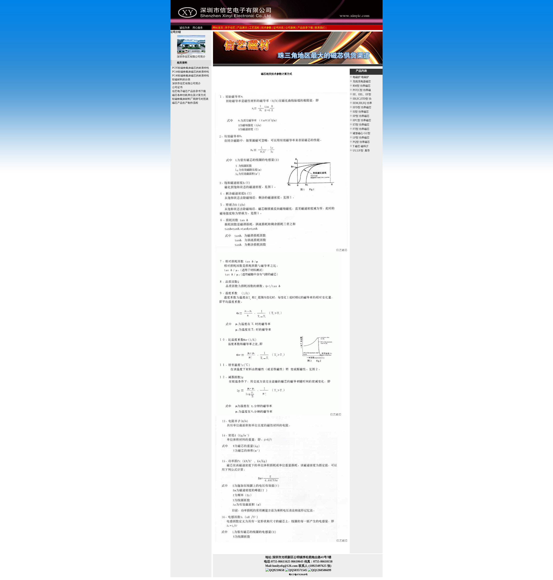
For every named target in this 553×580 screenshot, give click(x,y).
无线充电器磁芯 (362, 81)
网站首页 (218, 27)
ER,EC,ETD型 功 (362, 98)
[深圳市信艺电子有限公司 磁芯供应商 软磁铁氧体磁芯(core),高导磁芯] (276, 23)
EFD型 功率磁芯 (362, 107)
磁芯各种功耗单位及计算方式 (189, 95)
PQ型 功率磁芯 (361, 141)
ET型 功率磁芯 (361, 124)
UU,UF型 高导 (361, 150)
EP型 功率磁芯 (361, 116)
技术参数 (266, 27)
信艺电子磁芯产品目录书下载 (189, 91)
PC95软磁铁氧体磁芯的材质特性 (190, 67)
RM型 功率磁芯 (361, 85)
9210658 (279, 570)
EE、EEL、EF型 (362, 94)
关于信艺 (230, 27)
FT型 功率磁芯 (361, 128)
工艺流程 (254, 27)
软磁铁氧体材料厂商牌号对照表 (190, 98)
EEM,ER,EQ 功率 (362, 103)
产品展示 (242, 27)
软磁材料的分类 (181, 79)
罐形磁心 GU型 (361, 133)
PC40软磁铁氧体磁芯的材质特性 (190, 75)
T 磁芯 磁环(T (360, 146)
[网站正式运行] (298, 63)
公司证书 (177, 87)
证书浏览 (278, 27)
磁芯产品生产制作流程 (185, 102)
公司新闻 (290, 27)
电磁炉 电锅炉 (361, 77)
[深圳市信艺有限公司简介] (191, 53)
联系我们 (320, 27)
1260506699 (323, 570)
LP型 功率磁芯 (361, 137)
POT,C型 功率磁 (362, 90)
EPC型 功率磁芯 (362, 120)
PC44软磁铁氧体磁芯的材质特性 (190, 71)
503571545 (300, 570)
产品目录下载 (305, 27)
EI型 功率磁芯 (361, 111)
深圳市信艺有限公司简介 (191, 56)
